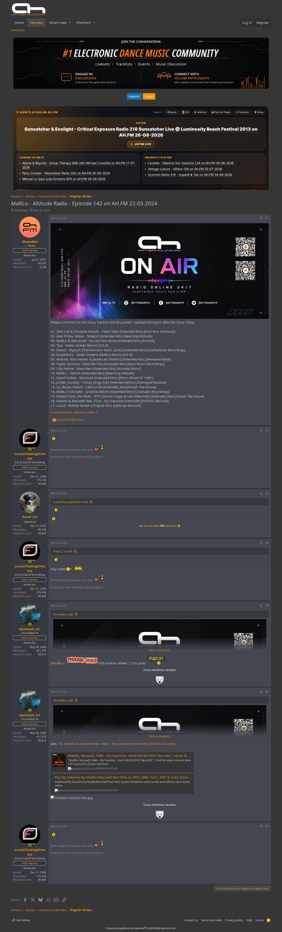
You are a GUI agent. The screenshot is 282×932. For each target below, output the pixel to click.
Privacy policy (234, 920)
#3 (267, 493)
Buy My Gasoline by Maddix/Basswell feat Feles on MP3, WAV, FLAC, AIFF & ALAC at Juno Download (131, 777)
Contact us (191, 920)
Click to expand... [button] (160, 650)
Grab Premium (63, 412)
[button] (70, 23)
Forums (36, 22)
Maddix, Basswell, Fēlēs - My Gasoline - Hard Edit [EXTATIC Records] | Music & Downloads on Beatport (146, 755)
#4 (267, 543)
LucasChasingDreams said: (70, 502)
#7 (267, 826)
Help (249, 920)
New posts (18, 30)
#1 (267, 218)
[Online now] (30, 449)
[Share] (261, 218)
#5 (267, 605)
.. (160, 681)
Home (19, 22)
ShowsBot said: (63, 614)
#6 (267, 691)
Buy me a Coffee (84, 412)
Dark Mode (22, 920)
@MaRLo (57, 663)
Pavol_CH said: (62, 551)
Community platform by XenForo (141, 928)
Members (83, 22)
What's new (58, 22)
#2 (267, 430)
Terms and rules (211, 920)
